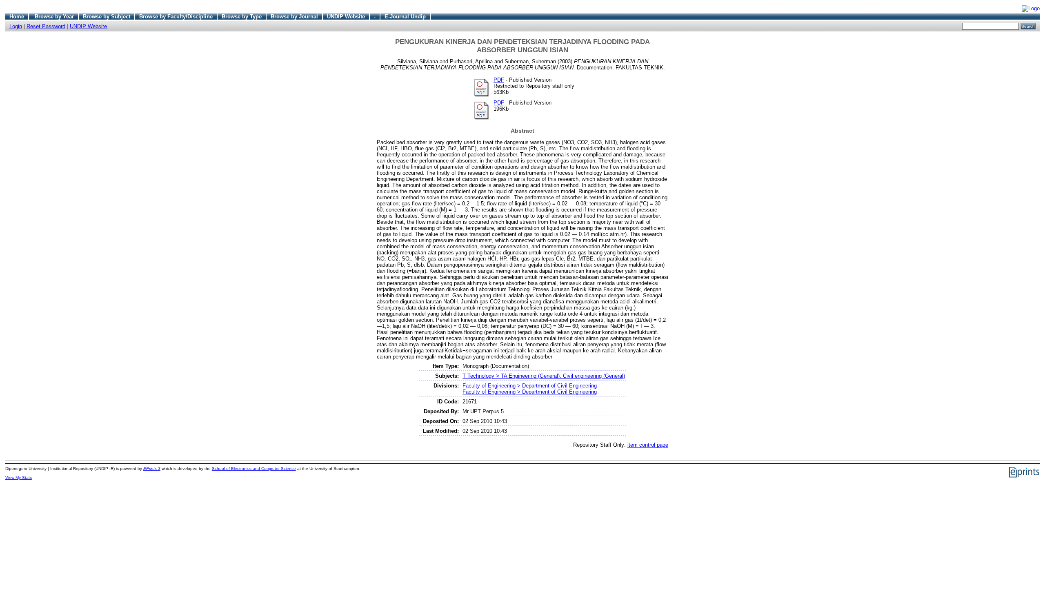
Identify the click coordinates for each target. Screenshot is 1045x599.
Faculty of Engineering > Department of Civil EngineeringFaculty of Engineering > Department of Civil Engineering (529, 389)
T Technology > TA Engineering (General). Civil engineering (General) (543, 376)
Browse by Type (242, 16)
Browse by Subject (106, 16)
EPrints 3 (151, 468)
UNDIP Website (346, 16)
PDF (499, 80)
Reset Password (46, 26)
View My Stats (18, 477)
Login (15, 26)
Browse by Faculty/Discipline (176, 16)
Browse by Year (54, 16)
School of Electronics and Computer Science (254, 468)
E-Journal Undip (405, 16)
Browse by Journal (294, 16)
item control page (647, 445)
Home (16, 16)
